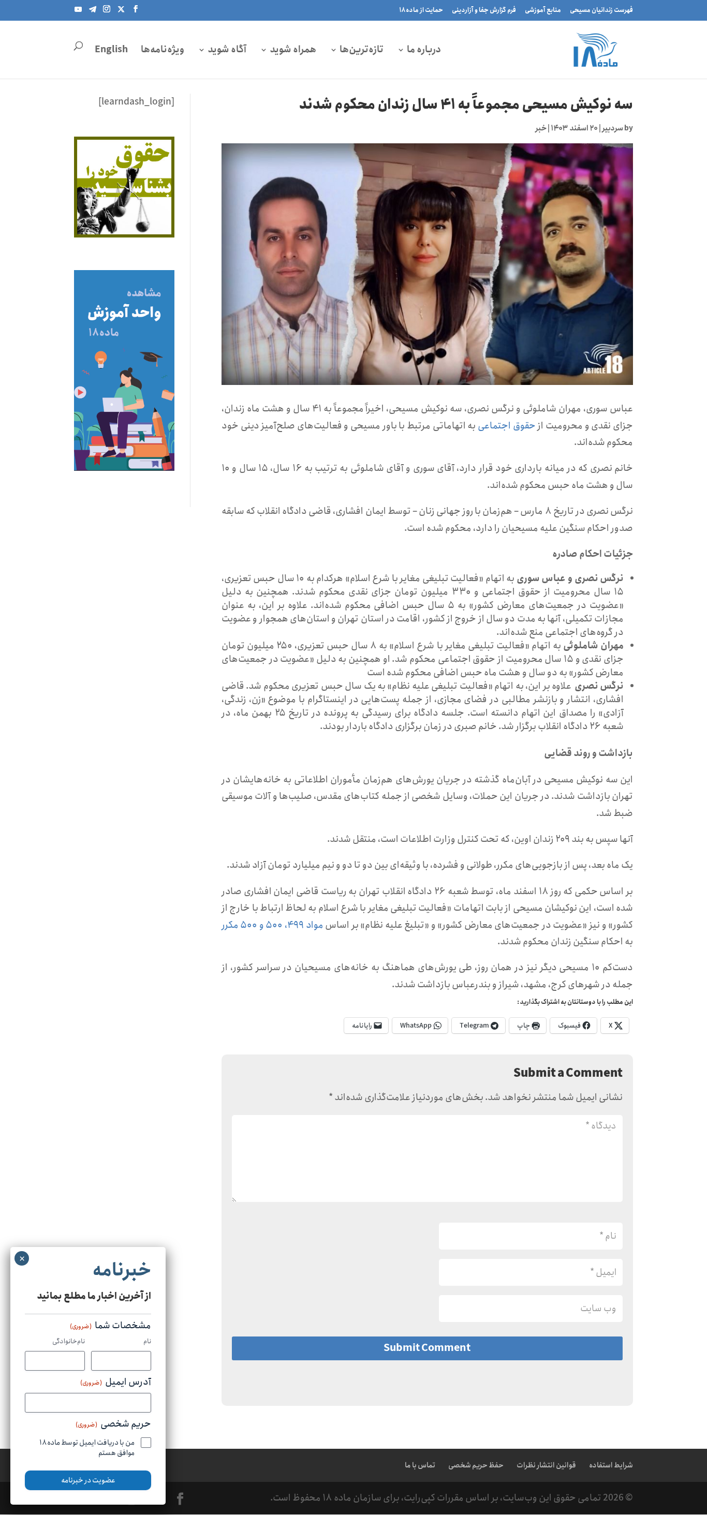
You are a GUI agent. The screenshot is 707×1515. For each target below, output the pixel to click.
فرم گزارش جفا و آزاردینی (484, 10)
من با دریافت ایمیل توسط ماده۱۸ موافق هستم (87, 1447)
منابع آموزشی (543, 10)
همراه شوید (293, 49)
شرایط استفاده (611, 1465)
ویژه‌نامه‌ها (162, 49)
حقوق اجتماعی (507, 426)
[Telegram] (93, 12)
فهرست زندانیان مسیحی (601, 10)
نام (147, 1342)
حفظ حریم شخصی (476, 1465)
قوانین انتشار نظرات (546, 1465)
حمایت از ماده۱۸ (421, 10)
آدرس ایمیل (115, 1382)
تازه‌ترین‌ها (362, 49)
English (111, 49)
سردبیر (612, 128)
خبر (541, 128)
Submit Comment (427, 1348)
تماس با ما (420, 1465)
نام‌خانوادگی (68, 1342)
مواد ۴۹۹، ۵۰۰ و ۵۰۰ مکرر (272, 925)
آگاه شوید (227, 49)
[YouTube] (78, 12)
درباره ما (424, 49)
